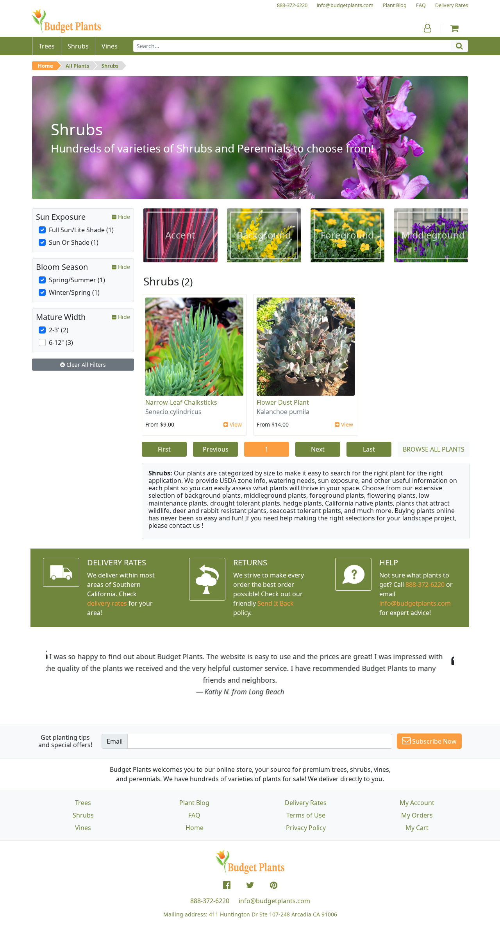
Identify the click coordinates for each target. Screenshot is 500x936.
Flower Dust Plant (283, 402)
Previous (216, 449)
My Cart (417, 827)
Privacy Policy (306, 827)
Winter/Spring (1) (74, 292)
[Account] (427, 28)
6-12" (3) (61, 342)
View (235, 424)
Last (369, 449)
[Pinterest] (273, 885)
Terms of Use (305, 815)
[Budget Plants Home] (66, 21)
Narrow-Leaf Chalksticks (181, 402)
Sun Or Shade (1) (73, 242)
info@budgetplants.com (274, 901)
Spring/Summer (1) (77, 280)
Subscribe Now (434, 741)
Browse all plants (433, 449)
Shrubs (110, 65)
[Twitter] (250, 885)
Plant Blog (194, 802)
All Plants (77, 65)
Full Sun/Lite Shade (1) (81, 230)
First (164, 449)
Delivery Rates (306, 802)
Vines (83, 827)
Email (115, 741)
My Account (417, 802)
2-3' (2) (58, 330)
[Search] (459, 46)
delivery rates (107, 603)
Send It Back (275, 603)
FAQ (194, 815)
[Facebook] (226, 885)
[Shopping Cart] (454, 28)
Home (45, 65)
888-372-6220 (425, 584)
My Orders (417, 815)
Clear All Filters (85, 364)
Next (318, 449)
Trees (83, 802)
